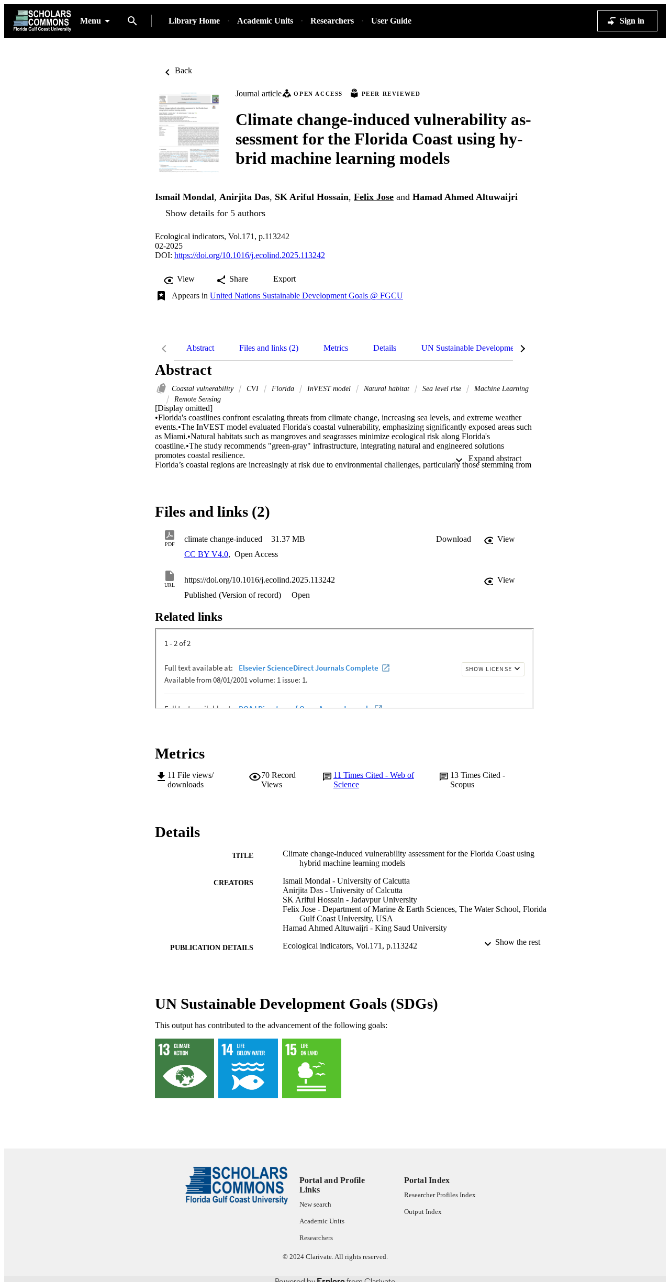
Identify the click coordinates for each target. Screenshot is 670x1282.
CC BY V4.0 (206, 554)
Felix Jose (374, 197)
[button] (453, 539)
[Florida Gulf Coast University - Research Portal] (42, 21)
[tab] (200, 348)
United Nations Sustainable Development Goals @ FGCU (306, 295)
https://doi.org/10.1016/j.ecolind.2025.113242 (249, 255)
